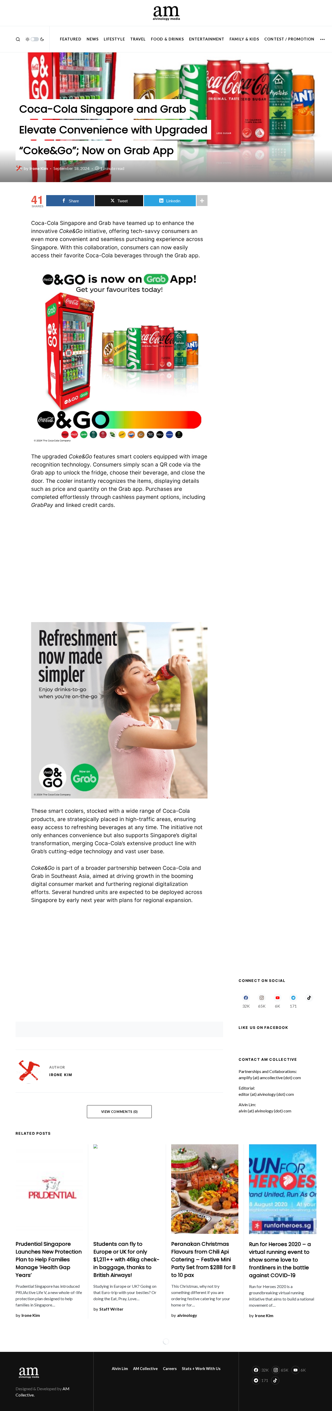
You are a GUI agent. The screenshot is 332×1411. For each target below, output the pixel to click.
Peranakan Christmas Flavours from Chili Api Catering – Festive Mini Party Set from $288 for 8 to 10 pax (203, 1259)
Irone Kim (60, 1074)
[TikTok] (309, 1000)
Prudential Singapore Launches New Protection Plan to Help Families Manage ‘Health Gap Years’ (49, 1259)
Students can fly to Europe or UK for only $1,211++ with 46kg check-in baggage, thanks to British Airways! (126, 1259)
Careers (170, 1368)
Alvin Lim (120, 1368)
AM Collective (145, 1368)
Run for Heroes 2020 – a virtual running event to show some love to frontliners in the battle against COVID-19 (280, 1260)
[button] (18, 39)
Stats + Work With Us (201, 1368)
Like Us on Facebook (263, 1027)
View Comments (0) (119, 1112)
